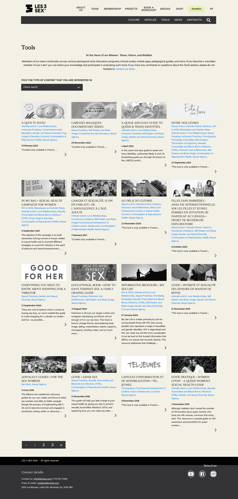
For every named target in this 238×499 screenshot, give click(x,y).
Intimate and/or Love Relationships (39, 126)
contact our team (125, 69)
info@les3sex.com (43, 479)
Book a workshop (148, 9)
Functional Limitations (82, 219)
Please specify (30, 87)
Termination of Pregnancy (184, 143)
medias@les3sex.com (48, 483)
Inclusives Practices (31, 130)
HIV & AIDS (27, 208)
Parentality (188, 140)
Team (94, 9)
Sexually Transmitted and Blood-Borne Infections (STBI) (191, 146)
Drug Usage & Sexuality (40, 218)
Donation (196, 9)
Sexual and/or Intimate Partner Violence (191, 126)
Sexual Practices (79, 130)
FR (211, 9)
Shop (179, 9)
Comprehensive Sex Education (94, 134)
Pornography (208, 137)
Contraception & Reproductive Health (40, 222)
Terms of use (210, 466)
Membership (112, 9)
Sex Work (26, 384)
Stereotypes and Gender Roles (195, 130)
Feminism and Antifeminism (193, 150)
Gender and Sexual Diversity (46, 133)
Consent (44, 137)
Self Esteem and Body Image (99, 300)
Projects (131, 9)
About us (80, 9)
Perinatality (176, 140)
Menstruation (201, 140)
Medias (165, 9)
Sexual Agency (50, 140)
